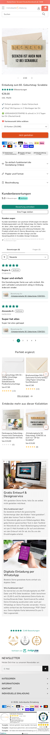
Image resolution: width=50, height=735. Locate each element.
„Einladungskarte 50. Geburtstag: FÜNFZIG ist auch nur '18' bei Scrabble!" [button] (28, 296)
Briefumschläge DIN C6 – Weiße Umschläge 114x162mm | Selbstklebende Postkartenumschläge (12, 379)
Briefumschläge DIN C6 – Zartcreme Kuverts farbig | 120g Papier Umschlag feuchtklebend (36, 378)
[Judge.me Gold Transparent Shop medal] (25, 641)
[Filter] (4, 257)
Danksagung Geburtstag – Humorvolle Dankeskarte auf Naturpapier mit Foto (13, 435)
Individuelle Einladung (29, 702)
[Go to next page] (36, 340)
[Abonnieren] (45, 668)
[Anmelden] (38, 8)
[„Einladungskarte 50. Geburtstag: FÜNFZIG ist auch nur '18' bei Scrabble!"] (37, 420)
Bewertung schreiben (25, 207)
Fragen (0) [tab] (37, 249)
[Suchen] (43, 14)
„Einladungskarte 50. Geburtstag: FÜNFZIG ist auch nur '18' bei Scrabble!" (36, 436)
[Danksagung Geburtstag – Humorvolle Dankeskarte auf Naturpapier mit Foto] (13, 420)
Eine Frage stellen (25, 212)
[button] (4, 7)
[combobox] (25, 14)
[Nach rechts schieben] (32, 78)
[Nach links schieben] (18, 78)
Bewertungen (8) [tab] (13, 249)
